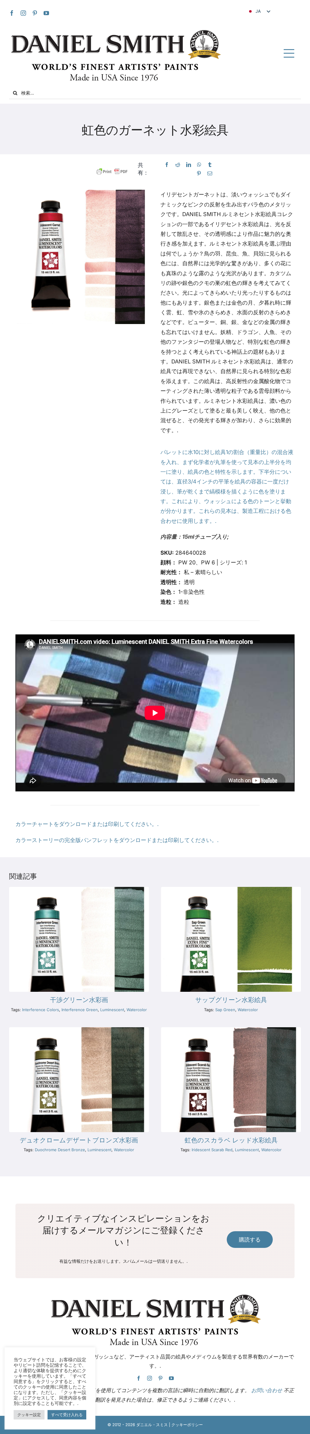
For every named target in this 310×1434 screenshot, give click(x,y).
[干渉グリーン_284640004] (79, 889)
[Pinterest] (35, 13)
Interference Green (79, 1009)
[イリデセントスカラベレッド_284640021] (231, 1030)
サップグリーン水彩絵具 (231, 1000)
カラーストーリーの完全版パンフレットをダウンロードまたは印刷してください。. (117, 840)
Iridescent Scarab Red (212, 1149)
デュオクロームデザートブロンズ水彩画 (79, 1140)
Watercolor (137, 1009)
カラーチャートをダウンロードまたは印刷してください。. (87, 824)
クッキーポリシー (187, 1424)
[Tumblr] (209, 164)
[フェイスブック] (12, 13)
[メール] (209, 173)
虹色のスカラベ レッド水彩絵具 (231, 1140)
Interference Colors (40, 1009)
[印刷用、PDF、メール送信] (112, 172)
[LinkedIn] (188, 164)
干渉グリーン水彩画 (79, 1000)
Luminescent (112, 1009)
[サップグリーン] (231, 889)
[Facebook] (166, 164)
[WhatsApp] (199, 164)
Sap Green (225, 1009)
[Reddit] (177, 164)
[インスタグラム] (23, 13)
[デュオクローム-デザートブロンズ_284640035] (79, 1030)
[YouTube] (46, 13)
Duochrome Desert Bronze (60, 1149)
